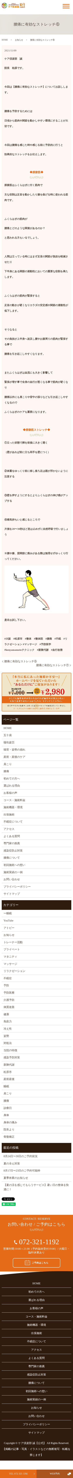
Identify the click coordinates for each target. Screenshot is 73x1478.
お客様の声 (10, 792)
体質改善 (9, 1007)
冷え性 (8, 1028)
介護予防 (9, 999)
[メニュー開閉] (66, 6)
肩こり (8, 764)
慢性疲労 (9, 742)
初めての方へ (12, 778)
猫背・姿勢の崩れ (14, 749)
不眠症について (13, 821)
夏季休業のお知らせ (16, 1177)
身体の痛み (10, 1122)
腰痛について (12, 857)
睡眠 (6, 1086)
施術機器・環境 (13, 807)
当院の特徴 (10, 1050)
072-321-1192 (39, 1242)
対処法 (8, 1043)
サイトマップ (12, 893)
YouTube (8, 920)
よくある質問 (12, 836)
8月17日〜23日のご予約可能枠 (22, 1170)
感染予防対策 (12, 1057)
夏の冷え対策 (12, 1163)
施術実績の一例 (13, 872)
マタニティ (10, 956)
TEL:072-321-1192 (18, 1473)
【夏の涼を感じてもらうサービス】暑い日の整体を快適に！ (36, 1187)
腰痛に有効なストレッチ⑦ (52, 665)
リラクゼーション (14, 971)
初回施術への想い (14, 864)
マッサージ (10, 963)
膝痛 (6, 771)
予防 (6, 985)
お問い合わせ (12, 879)
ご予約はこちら (40, 1262)
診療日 (8, 1108)
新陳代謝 (9, 1064)
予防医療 (9, 992)
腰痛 (6, 1100)
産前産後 (9, 1079)
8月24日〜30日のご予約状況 (21, 1156)
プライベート (12, 949)
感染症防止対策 (13, 850)
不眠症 (8, 978)
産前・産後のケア (14, 756)
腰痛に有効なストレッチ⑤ (20, 661)
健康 (6, 1014)
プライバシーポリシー (17, 886)
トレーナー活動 (13, 942)
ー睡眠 (8, 913)
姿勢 (6, 1035)
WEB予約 (55, 1473)
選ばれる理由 (12, 785)
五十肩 (8, 735)
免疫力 (8, 1021)
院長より (9, 1129)
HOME (5, 40)
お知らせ (19, 40)
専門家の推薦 (12, 843)
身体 (6, 1115)
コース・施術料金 (14, 800)
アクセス (9, 828)
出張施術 (9, 814)
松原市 (8, 1072)
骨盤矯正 (9, 1136)
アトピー (9, 927)
